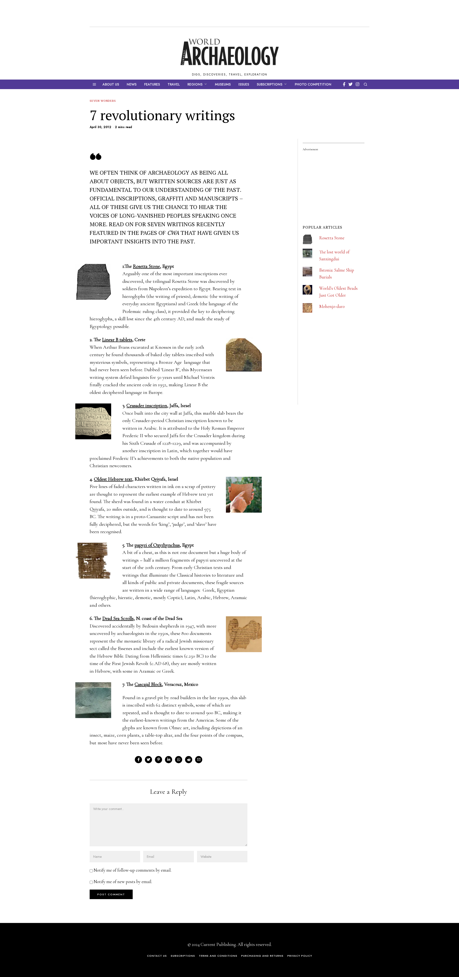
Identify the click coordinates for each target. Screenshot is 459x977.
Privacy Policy (299, 956)
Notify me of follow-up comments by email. (132, 870)
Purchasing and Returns (262, 956)
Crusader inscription (146, 405)
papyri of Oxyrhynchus (157, 545)
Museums (223, 84)
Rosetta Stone (146, 266)
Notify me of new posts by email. (123, 881)
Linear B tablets (117, 340)
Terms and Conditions (218, 956)
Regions (194, 84)
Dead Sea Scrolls (118, 618)
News (132, 84)
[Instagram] (358, 84)
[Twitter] (350, 84)
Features (152, 84)
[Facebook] (344, 84)
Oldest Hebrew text (113, 479)
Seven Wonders (103, 100)
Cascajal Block (148, 684)
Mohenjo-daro (332, 306)
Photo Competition (313, 84)
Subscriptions (269, 84)
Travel (174, 84)
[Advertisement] (338, 373)
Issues (243, 84)
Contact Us (157, 956)
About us (111, 84)
